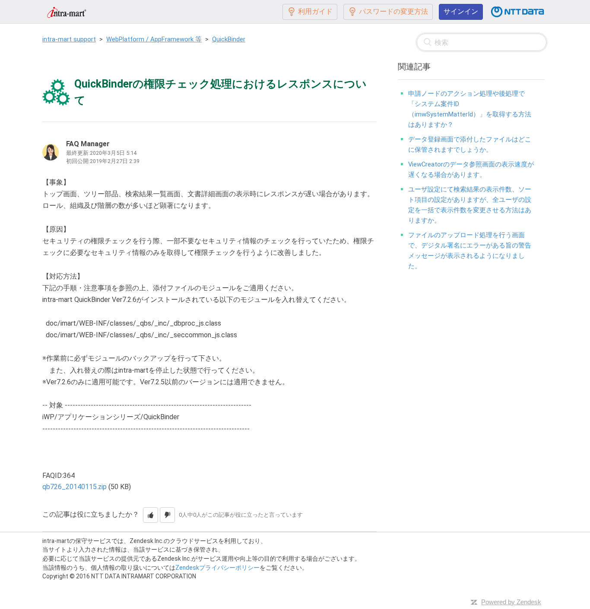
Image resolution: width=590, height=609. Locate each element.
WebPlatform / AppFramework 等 (154, 39)
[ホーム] (66, 11)
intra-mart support (69, 39)
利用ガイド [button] (315, 11)
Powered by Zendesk (511, 602)
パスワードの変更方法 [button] (393, 11)
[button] (150, 515)
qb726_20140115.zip (74, 487)
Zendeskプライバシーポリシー (217, 567)
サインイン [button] (461, 11)
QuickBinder (228, 39)
